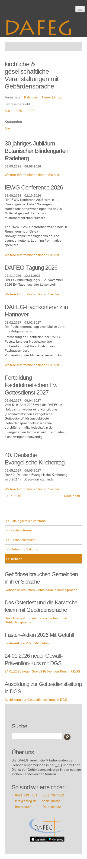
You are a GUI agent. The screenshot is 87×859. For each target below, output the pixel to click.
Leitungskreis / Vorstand (28, 521)
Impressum (23, 806)
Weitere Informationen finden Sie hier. (32, 175)
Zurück (15, 496)
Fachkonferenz (21, 530)
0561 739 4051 (26, 795)
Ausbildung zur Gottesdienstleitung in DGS (36, 699)
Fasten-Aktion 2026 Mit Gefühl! (27, 643)
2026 (18, 111)
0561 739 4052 (53, 795)
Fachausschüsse (22, 540)
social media (51, 801)
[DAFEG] (47, 826)
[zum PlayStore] (55, 839)
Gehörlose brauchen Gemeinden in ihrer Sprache (41, 590)
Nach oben (72, 496)
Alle (7, 111)
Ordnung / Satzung (24, 549)
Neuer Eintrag (52, 97)
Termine (16, 559)
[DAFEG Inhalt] (40, 26)
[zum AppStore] (38, 839)
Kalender (30, 97)
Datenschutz (51, 806)
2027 (30, 111)
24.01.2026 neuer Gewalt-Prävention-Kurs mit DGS (42, 671)
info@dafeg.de (26, 801)
